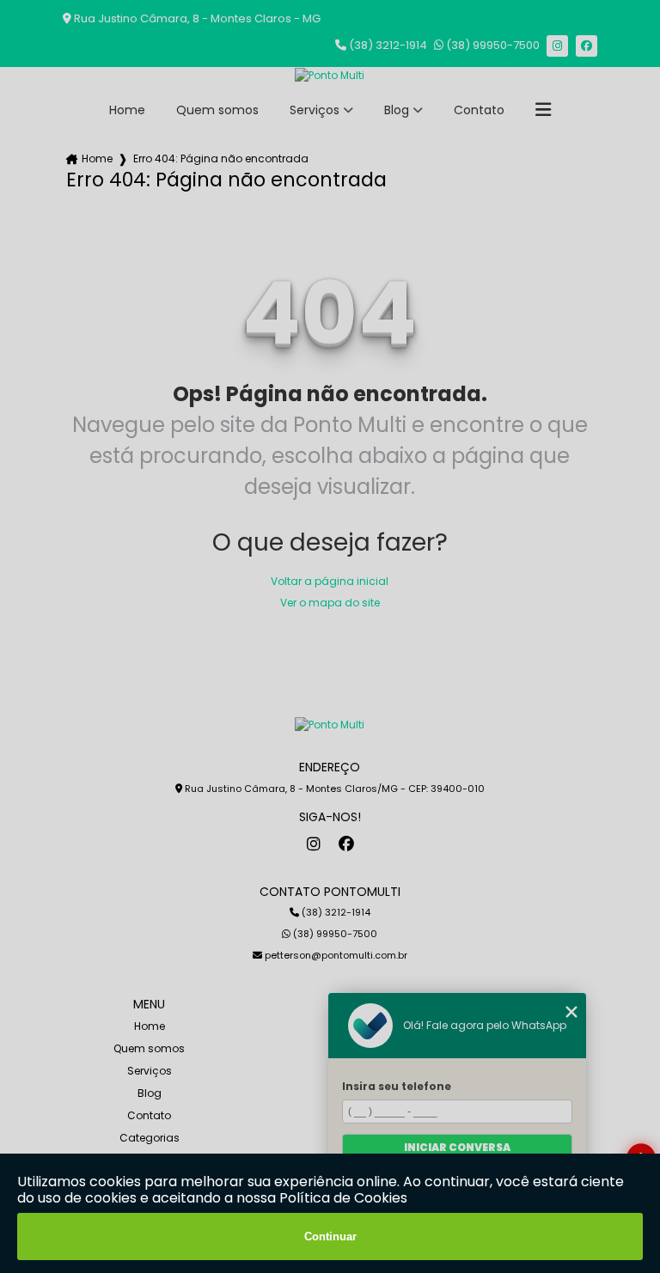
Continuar (330, 1236)
